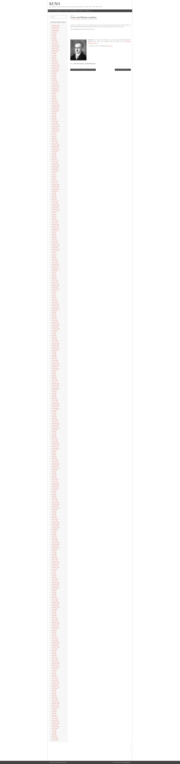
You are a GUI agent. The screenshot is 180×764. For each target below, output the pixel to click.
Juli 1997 (54, 570)
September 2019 (56, 129)
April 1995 (54, 615)
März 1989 (54, 736)
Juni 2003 (54, 453)
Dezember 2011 (55, 284)
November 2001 (55, 484)
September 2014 (56, 229)
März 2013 (54, 259)
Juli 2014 (54, 232)
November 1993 (55, 643)
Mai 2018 (54, 156)
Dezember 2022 (55, 65)
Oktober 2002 (55, 466)
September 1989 (56, 726)
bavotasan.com (128, 762)
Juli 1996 (54, 590)
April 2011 (54, 297)
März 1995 (54, 617)
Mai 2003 (54, 454)
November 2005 (55, 405)
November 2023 (55, 47)
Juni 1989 (54, 731)
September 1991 (56, 687)
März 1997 (54, 577)
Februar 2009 (55, 340)
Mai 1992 (54, 673)
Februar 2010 (55, 320)
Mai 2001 (54, 494)
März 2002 (54, 478)
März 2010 (54, 318)
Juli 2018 (54, 153)
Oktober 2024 (55, 28)
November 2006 (55, 385)
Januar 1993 (55, 660)
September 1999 (56, 527)
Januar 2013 (55, 262)
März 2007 (54, 378)
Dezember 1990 (55, 701)
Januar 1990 (55, 720)
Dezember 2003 (55, 443)
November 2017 (55, 166)
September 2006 (56, 388)
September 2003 (56, 448)
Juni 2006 (54, 393)
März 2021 (54, 100)
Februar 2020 (55, 121)
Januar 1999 (55, 541)
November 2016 (55, 186)
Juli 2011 (54, 292)
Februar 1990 (55, 718)
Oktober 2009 (55, 327)
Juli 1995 (54, 610)
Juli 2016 (54, 192)
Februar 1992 (55, 678)
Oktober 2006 (55, 386)
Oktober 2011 (55, 287)
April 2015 (54, 217)
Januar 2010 (55, 322)
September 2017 (56, 169)
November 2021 (55, 86)
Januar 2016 (55, 202)
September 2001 (56, 488)
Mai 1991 (54, 693)
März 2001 (54, 498)
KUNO (54, 4)
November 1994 (55, 623)
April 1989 (54, 735)
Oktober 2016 (55, 187)
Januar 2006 (55, 401)
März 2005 (54, 418)
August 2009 (55, 330)
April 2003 (54, 456)
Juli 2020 (54, 113)
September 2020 (56, 110)
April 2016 (54, 197)
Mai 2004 (54, 434)
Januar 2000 (55, 521)
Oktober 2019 (55, 128)
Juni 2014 (54, 234)
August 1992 (55, 668)
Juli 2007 (54, 371)
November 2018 (55, 146)
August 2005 (55, 410)
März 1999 (54, 537)
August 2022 (55, 71)
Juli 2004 (54, 431)
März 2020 (54, 119)
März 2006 (54, 398)
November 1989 (55, 723)
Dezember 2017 (55, 164)
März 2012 (54, 279)
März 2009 (54, 338)
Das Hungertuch (58, 10)
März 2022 (54, 80)
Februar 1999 (55, 539)
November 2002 (55, 464)
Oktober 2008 (55, 347)
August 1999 (55, 529)
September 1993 (56, 647)
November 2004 (55, 425)
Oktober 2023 (55, 48)
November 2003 (55, 444)
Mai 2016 (54, 196)
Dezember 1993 (55, 642)
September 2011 (55, 289)
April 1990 (54, 715)
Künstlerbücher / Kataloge (76, 10)
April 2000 (54, 516)
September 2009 (56, 328)
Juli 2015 (54, 212)
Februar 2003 (55, 459)
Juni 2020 (54, 114)
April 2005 (54, 416)
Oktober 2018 (55, 148)
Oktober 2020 (55, 108)
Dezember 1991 (55, 682)
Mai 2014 (54, 236)
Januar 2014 (55, 242)
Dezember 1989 (55, 721)
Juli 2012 (54, 272)
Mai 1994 (54, 633)
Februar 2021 (55, 101)
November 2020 (55, 106)
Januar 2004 (55, 441)
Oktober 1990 (55, 705)
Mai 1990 (54, 713)
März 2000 (54, 517)
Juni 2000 (54, 512)
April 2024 (54, 38)
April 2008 (54, 357)
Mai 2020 (54, 116)
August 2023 (55, 51)
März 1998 (54, 557)
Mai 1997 (54, 574)
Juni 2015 (54, 214)
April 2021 (54, 98)
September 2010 (56, 309)
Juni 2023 (54, 55)
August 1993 (55, 648)
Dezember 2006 (55, 383)
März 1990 (54, 716)
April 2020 (54, 118)
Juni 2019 (54, 134)
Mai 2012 (54, 275)
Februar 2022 (55, 81)
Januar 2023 (55, 63)
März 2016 (54, 199)
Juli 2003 (54, 451)
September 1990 (56, 706)
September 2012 (56, 269)
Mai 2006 (54, 395)
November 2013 (55, 245)
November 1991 (55, 683)
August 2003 (55, 449)
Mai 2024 (54, 37)
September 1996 (56, 587)
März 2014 (54, 239)
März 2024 (54, 40)
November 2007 (55, 365)
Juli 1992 (54, 670)
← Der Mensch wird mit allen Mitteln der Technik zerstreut (83, 69)
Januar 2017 (55, 182)
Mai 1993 (54, 653)
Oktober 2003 (55, 446)
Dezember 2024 (55, 25)
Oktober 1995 (55, 605)
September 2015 (56, 209)
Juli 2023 (54, 53)
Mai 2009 (54, 335)
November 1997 (55, 564)
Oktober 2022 (55, 68)
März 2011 (54, 299)
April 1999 (54, 536)
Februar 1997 (55, 579)
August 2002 (55, 469)
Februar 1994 (55, 638)
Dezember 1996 (55, 582)
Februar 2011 (55, 300)
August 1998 (55, 549)
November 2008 (55, 345)
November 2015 (55, 206)
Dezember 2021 (55, 85)
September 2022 (56, 70)
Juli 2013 (54, 252)
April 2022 (54, 78)
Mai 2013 (54, 255)
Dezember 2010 (55, 304)
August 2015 (55, 211)
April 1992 (54, 675)
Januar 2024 (55, 43)
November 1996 (55, 584)
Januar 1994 (55, 640)
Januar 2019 (55, 143)
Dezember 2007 (55, 363)
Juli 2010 (54, 312)
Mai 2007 (54, 375)
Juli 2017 (54, 172)
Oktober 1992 (55, 665)
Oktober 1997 (55, 565)
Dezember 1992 (55, 662)
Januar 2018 (55, 163)
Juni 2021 (54, 95)
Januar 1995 (55, 620)
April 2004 (54, 436)
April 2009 (54, 337)
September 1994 (56, 627)
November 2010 (55, 305)
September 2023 (56, 50)
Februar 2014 (55, 240)
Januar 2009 (55, 342)
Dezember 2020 (55, 105)
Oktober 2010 (55, 307)
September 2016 (56, 189)
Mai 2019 (54, 136)
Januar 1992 (55, 680)
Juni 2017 (54, 174)
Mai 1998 (54, 554)
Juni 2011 (54, 294)
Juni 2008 (54, 353)
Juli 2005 (54, 411)
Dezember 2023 (55, 45)
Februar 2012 (55, 280)
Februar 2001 (55, 499)
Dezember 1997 (55, 562)
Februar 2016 (55, 201)
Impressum (87, 10)
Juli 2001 (54, 491)
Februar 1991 (55, 698)
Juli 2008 (54, 352)
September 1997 (56, 567)
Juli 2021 (54, 93)
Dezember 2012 (55, 264)
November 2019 (55, 126)
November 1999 (55, 524)
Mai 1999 (54, 534)
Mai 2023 (54, 56)
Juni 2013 (54, 254)
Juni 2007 (54, 373)
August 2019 (55, 131)
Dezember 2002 (55, 463)
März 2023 (54, 60)
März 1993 (54, 657)
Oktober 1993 (55, 645)
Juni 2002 (54, 473)
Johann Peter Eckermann (78, 63)
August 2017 (55, 171)
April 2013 (54, 257)
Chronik (66, 10)
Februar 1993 (55, 658)
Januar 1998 (55, 561)
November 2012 (55, 265)
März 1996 (54, 597)
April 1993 (54, 655)
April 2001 (54, 496)
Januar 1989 (55, 740)
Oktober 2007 (55, 366)
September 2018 (56, 149)
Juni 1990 (54, 711)
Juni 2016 (54, 194)
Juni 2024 (54, 35)
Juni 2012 (54, 274)
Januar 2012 (55, 282)
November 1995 (55, 604)
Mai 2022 (54, 76)
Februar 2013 (55, 260)
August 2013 (55, 250)
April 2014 (54, 237)
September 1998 (56, 547)
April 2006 (54, 396)
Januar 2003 (55, 461)
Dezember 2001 (55, 483)
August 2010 (55, 310)
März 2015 (54, 219)
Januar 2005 (55, 421)
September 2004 (56, 428)
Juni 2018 (54, 154)
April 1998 (54, 556)
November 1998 (55, 544)
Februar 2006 (55, 400)
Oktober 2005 (55, 406)
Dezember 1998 (55, 542)
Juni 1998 (54, 552)
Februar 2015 (55, 221)
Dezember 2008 (55, 343)
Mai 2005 (54, 415)
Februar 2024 (55, 42)
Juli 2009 (54, 332)
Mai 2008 (54, 355)
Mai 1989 (54, 733)
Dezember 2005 (55, 403)
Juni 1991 (54, 691)
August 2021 (55, 91)
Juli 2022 (54, 73)
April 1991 (54, 695)
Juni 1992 (54, 672)
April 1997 (54, 575)
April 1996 (54, 595)
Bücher (50, 10)
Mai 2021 (54, 96)
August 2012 (55, 270)
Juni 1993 (54, 652)
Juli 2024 (54, 33)
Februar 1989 (55, 738)
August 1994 (55, 628)
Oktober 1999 (55, 526)
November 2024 (55, 27)
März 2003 (54, 458)
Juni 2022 (54, 75)
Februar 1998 (55, 559)
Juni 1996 (54, 592)
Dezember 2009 (55, 323)
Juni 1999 (54, 532)
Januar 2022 (55, 83)
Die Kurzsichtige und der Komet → (123, 69)
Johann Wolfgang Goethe (76, 19)
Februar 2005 (55, 420)
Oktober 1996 (55, 585)
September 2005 (56, 408)
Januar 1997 (55, 580)
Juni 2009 (54, 333)
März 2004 (54, 438)
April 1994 (54, 635)
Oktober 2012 (55, 267)
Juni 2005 (54, 413)
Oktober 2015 (55, 207)
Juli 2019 (54, 133)
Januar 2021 (55, 103)
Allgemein (72, 15)
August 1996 (55, 589)
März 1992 (54, 677)
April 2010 (54, 317)
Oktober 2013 (55, 247)
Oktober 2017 (55, 168)
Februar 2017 (55, 181)
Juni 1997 (54, 572)
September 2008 (56, 348)
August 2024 (55, 32)
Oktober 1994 (55, 625)
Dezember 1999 (55, 522)
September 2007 (56, 368)
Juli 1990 (54, 710)
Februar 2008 (55, 360)
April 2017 (54, 177)
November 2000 (55, 504)
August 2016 (55, 191)
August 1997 (55, 569)
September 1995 (56, 607)
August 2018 (55, 151)
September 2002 (56, 468)
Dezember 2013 (55, 244)
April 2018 (54, 158)
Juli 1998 (54, 551)
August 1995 (55, 609)
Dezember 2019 (55, 124)
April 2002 (54, 476)
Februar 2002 (55, 479)
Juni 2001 (54, 493)
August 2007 (55, 370)
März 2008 (54, 358)
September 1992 (56, 667)
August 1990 (55, 708)
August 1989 (55, 728)
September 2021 (56, 90)
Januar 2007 (55, 381)
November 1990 (55, 703)
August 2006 (55, 390)
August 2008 (55, 350)
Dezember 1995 (55, 602)
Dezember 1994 (55, 622)
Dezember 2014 (55, 224)
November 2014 (55, 226)
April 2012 (54, 277)
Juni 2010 (54, 313)
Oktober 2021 (55, 88)
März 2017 (54, 179)
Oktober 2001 (55, 486)
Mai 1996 (54, 594)
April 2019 (54, 138)
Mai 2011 (54, 295)
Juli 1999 (54, 531)
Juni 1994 (54, 632)
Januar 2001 (55, 501)
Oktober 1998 (55, 546)
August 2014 (55, 231)
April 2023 (54, 58)
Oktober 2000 (55, 506)
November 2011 (55, 285)
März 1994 (54, 637)
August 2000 (55, 509)
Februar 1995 (55, 618)
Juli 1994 (54, 630)
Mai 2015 (54, 216)
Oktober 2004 (55, 426)
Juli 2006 (54, 391)
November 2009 (55, 325)
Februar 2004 (55, 439)
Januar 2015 (55, 222)
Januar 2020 (55, 123)
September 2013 (56, 249)
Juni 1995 (54, 612)
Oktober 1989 (55, 725)
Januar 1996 (55, 600)
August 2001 (55, 489)
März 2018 (54, 159)
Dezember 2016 (55, 184)
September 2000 (56, 507)
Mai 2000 (54, 514)
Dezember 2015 (55, 204)
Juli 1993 (54, 650)
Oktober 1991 (55, 685)
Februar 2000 (55, 519)
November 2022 (55, 66)
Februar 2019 (55, 141)
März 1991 (54, 696)
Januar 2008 (55, 362)
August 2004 (55, 429)
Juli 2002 (54, 471)
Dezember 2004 (55, 423)
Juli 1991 (54, 690)
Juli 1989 (54, 730)
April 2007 (54, 376)
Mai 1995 (54, 614)
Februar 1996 (55, 599)
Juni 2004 (54, 433)
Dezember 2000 (55, 502)
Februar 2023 (55, 61)
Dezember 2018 (55, 144)
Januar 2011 (55, 302)
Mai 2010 (54, 315)
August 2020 (55, 111)
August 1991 (55, 688)
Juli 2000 (54, 511)
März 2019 (54, 139)
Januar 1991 (55, 700)
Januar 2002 (55, 481)
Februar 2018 (55, 161)
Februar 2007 (55, 380)
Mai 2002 (54, 474)
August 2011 (55, 290)
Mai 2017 (54, 176)
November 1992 (55, 663)
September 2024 (56, 30)
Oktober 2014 (55, 227)
